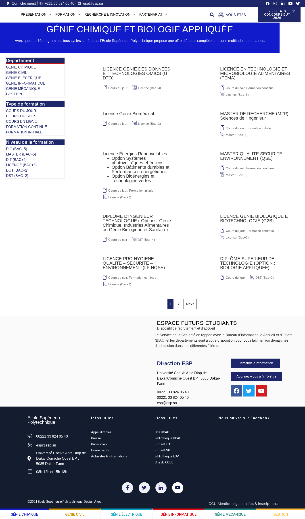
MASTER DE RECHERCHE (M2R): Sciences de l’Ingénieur (255, 115)
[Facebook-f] (267, 3)
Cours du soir (235, 88)
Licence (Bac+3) (149, 88)
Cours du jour (117, 88)
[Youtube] (290, 3)
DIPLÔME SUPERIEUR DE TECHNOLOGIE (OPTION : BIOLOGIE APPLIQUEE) (247, 263)
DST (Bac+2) (264, 277)
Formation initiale (259, 128)
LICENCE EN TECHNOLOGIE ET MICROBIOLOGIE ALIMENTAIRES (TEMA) (255, 73)
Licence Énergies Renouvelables (136, 167)
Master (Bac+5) (237, 135)
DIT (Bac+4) (146, 239)
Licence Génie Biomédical (128, 113)
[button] (212, 14)
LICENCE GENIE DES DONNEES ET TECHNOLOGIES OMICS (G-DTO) (136, 73)
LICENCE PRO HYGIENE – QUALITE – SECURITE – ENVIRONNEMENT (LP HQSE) (134, 263)
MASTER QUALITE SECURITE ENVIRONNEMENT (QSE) (251, 156)
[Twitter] (144, 487)
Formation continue (260, 88)
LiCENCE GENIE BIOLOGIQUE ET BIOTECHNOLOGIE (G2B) (255, 218)
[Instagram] (275, 3)
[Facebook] (127, 487)
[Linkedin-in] (282, 3)
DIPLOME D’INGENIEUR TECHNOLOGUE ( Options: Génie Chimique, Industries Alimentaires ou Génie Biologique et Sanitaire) (137, 223)
